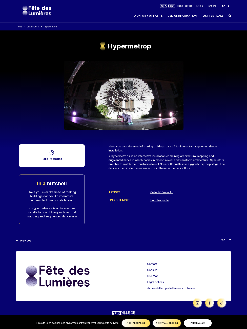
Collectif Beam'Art (161, 192)
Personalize (198, 323)
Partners (211, 5)
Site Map (152, 276)
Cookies (152, 270)
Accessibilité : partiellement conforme (171, 288)
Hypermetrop (50, 26)
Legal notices (155, 282)
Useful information (182, 15)
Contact (152, 264)
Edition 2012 (33, 26)
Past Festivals (212, 15)
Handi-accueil (184, 5)
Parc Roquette (52, 159)
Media (199, 5)
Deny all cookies (167, 323)
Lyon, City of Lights (148, 15)
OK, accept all (136, 323)
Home (19, 26)
